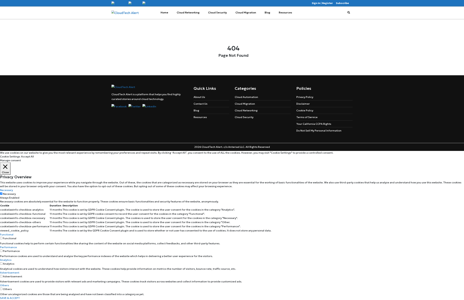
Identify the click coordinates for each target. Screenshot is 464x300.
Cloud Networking (188, 12)
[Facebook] (119, 3)
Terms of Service (307, 117)
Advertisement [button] (9, 272)
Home (164, 12)
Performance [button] (8, 247)
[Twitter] (135, 3)
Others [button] (4, 285)
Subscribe (342, 3)
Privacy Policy (304, 97)
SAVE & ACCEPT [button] (10, 298)
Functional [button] (6, 234)
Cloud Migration (245, 12)
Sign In (316, 3)
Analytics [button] (5, 260)
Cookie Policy (304, 110)
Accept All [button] (27, 156)
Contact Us (200, 103)
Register (327, 3)
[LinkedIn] (149, 3)
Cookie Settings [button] (10, 156)
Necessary (9, 194)
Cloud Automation (246, 97)
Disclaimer (303, 103)
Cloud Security (217, 12)
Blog (267, 12)
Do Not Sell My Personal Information (318, 130)
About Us (199, 97)
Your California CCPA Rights (313, 124)
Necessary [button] (6, 190)
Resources (285, 12)
